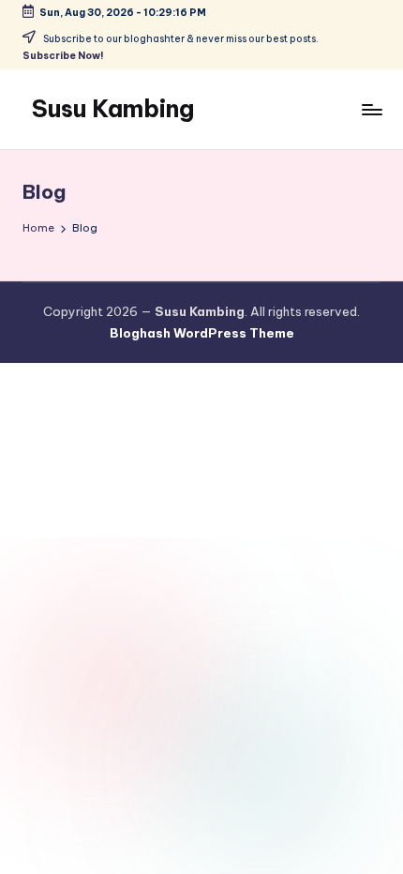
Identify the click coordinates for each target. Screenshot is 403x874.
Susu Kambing (113, 109)
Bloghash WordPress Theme (202, 332)
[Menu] (371, 109)
